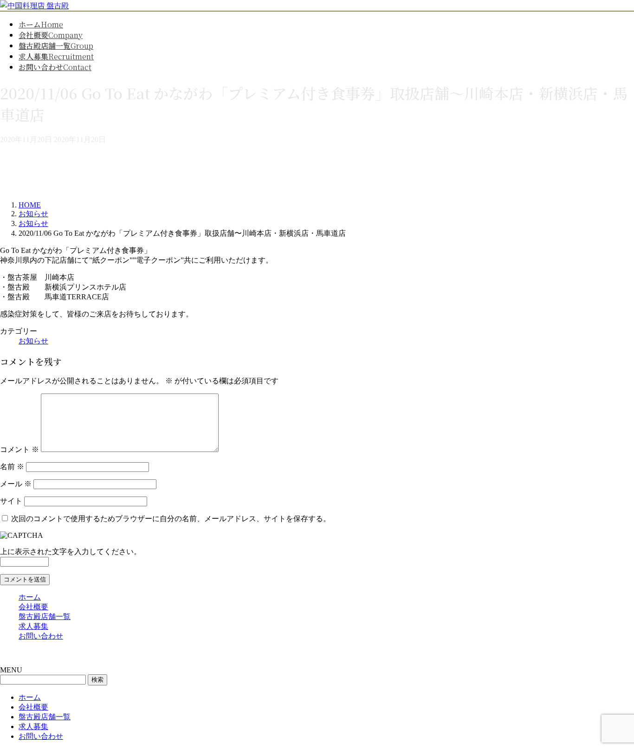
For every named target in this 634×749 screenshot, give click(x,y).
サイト (11, 501)
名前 (12, 467)
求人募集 (33, 626)
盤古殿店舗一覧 (45, 616)
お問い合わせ (41, 636)
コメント (19, 449)
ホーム (30, 597)
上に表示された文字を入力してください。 (70, 551)
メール (16, 484)
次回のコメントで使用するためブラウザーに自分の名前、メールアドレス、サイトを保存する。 (170, 519)
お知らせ (33, 341)
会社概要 (33, 607)
